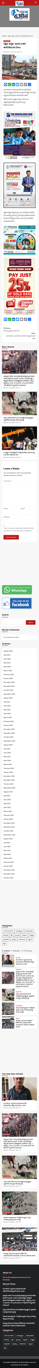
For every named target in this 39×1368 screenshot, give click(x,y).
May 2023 (7, 803)
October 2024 (8, 737)
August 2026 (8, 651)
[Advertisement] (19, 563)
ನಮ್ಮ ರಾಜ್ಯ (14, 939)
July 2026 (7, 655)
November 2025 (9, 686)
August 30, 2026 (14, 387)
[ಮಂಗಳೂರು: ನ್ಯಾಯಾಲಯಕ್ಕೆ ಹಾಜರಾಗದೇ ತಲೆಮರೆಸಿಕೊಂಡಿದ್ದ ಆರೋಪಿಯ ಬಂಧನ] (8, 960)
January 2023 (8, 819)
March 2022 (8, 858)
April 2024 (7, 760)
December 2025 (9, 682)
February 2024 (9, 768)
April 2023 (7, 807)
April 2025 (7, 713)
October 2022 (8, 831)
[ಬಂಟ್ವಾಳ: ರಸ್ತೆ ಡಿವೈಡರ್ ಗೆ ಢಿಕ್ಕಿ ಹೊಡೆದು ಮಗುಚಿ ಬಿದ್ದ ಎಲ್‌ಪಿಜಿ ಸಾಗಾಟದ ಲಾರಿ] (19, 438)
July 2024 (7, 749)
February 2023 (9, 815)
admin (6, 387)
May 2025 (7, 710)
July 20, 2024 (15, 52)
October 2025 (8, 690)
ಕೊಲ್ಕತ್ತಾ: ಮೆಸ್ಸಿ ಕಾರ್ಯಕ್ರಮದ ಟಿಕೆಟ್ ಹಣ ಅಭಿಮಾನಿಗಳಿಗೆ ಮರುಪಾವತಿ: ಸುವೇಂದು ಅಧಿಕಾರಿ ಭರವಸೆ (18, 1324)
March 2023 (8, 811)
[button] (4, 2)
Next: (21, 335)
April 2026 (7, 667)
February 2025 (9, 721)
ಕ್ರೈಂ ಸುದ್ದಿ (17, 935)
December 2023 (9, 776)
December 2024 (9, 729)
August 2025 (8, 698)
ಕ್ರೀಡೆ (11, 935)
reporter (7, 52)
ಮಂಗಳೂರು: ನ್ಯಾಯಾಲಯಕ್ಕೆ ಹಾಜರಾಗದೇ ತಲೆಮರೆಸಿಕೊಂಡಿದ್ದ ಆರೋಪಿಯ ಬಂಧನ (25, 962)
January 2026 (8, 678)
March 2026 (8, 670)
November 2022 (9, 827)
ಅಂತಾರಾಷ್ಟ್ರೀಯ (19, 931)
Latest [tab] (6, 951)
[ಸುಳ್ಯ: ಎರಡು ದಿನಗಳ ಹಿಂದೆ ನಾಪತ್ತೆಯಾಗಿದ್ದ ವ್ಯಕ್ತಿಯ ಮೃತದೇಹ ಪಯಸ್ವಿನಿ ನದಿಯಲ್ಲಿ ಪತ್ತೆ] (19, 403)
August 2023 (8, 792)
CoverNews (14, 1365)
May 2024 (7, 756)
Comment (8, 481)
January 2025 (8, 725)
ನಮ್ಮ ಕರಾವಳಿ (7, 41)
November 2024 (9, 733)
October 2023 (8, 784)
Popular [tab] (16, 951)
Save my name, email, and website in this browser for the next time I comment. (19, 529)
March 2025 (8, 717)
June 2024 (7, 753)
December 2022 (9, 823)
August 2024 (8, 745)
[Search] (35, 2)
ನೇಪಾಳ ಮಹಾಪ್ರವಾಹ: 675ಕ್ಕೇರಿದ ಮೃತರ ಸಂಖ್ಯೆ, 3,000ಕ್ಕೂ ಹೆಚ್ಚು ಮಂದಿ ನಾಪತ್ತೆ (25, 1010)
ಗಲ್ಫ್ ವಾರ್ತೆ (24, 935)
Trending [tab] (27, 951)
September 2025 (9, 694)
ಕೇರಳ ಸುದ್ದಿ (5, 935)
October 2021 (8, 878)
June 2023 (7, 799)
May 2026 (7, 663)
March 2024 (8, 764)
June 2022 (7, 846)
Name (6, 508)
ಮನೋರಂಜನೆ (22, 939)
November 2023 (9, 780)
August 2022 (8, 839)
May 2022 (7, 850)
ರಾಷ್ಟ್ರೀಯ (30, 939)
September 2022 (9, 835)
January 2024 (8, 772)
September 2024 (9, 741)
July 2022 (7, 842)
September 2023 (9, 788)
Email (23, 508)
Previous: (12, 329)
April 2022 (7, 854)
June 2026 (7, 659)
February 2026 (9, 674)
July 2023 (7, 796)
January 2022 (8, 866)
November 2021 (9, 874)
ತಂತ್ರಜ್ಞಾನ (32, 935)
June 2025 (7, 706)
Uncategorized (8, 931)
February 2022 (9, 862)
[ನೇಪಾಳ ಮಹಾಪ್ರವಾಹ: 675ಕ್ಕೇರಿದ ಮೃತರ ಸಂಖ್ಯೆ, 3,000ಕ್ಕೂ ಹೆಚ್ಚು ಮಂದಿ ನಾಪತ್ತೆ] (8, 1008)
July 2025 (7, 702)
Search (5, 615)
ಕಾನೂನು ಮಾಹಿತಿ (29, 931)
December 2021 (9, 870)
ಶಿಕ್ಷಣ (4, 943)
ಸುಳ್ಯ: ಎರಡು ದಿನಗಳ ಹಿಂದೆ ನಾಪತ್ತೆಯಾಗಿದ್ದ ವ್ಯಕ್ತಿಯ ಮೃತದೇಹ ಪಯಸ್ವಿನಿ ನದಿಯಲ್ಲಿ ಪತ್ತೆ (25, 996)
